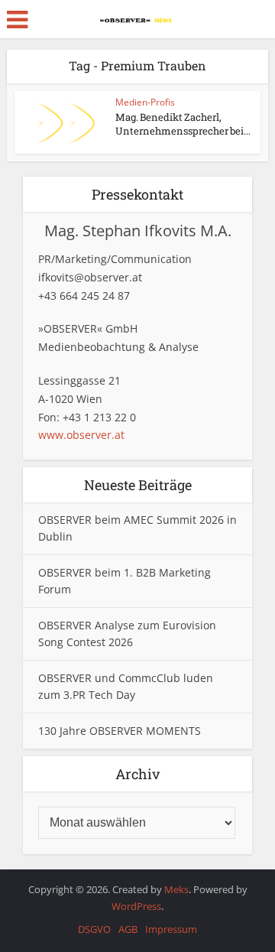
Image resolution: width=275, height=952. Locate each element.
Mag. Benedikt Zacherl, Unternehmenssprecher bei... (183, 124)
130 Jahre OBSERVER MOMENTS (119, 730)
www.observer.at (81, 434)
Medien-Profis (145, 102)
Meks (176, 889)
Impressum (171, 929)
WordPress (136, 906)
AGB (128, 929)
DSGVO (94, 929)
